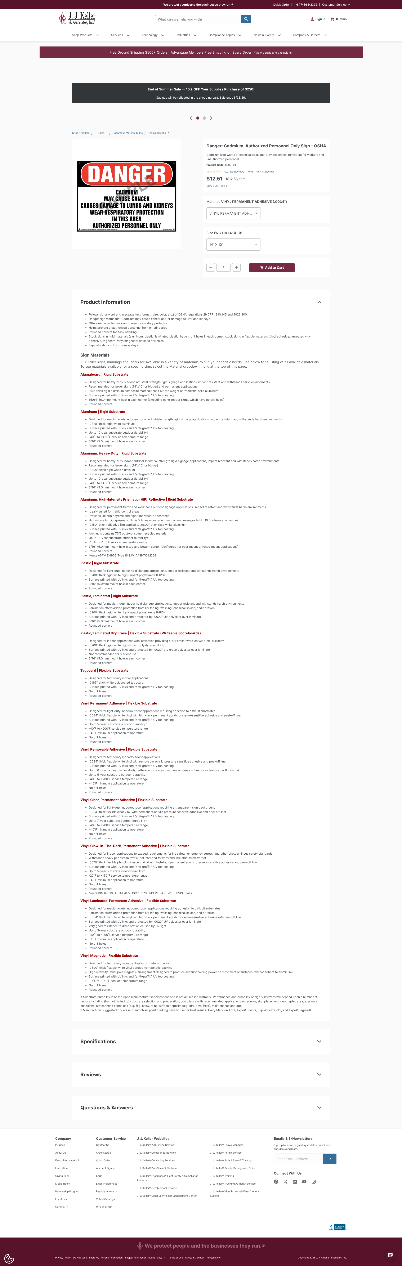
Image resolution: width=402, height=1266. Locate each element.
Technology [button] (150, 35)
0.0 (226, 171)
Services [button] (117, 35)
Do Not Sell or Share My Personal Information (97, 1257)
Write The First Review (260, 171)
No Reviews (237, 171)
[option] (201, 93)
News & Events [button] (264, 35)
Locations (61, 1199)
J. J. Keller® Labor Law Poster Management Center (167, 1195)
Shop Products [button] (82, 35)
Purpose (60, 1144)
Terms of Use (175, 1257)
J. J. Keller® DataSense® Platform (157, 1168)
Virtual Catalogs (105, 1199)
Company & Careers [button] (306, 35)
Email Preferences (106, 1183)
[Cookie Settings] (9, 1258)
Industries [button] (183, 35)
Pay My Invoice (105, 1191)
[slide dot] (197, 118)
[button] (201, 52)
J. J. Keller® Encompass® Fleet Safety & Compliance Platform (167, 1178)
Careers (60, 1206)
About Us (60, 1152)
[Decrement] (210, 267)
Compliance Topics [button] (222, 35)
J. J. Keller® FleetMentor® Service (157, 1188)
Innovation (61, 1168)
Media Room (62, 1183)
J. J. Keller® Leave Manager (226, 1144)
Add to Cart (274, 267)
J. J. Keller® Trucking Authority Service (233, 1183)
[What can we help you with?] (246, 19)
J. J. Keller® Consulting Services (156, 1160)
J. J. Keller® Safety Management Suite (232, 1168)
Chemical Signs (157, 132)
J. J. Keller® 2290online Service (155, 1144)
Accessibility (213, 1257)
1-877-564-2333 (306, 4)
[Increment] (236, 267)
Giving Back (62, 1175)
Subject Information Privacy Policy (145, 1257)
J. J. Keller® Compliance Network (156, 1152)
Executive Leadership (67, 1160)
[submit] (329, 1159)
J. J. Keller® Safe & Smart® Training (230, 1160)
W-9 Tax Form (104, 1206)
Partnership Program (67, 1191)
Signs (101, 132)
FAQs (99, 1175)
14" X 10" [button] (216, 244)
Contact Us (102, 1144)
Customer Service (334, 4)
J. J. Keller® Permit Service (226, 1152)
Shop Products (80, 132)
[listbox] (201, 93)
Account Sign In (105, 1168)
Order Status (103, 1152)
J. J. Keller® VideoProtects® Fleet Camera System (234, 1193)
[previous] (191, 118)
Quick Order (281, 4)
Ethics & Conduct (194, 1257)
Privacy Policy (63, 1257)
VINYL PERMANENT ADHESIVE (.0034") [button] (234, 213)
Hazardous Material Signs (127, 132)
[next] (211, 118)
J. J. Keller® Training (222, 1175)
